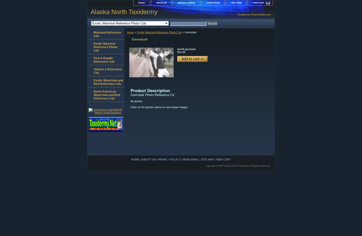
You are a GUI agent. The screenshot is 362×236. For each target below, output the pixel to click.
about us (161, 2)
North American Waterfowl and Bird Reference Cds (107, 95)
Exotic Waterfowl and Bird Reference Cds (108, 82)
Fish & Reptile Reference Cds (104, 60)
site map (236, 2)
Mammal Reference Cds (107, 34)
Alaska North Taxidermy (124, 12)
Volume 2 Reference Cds (108, 71)
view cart (258, 2)
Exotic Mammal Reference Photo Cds (159, 32)
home (141, 2)
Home (130, 32)
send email (213, 2)
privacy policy (186, 2)
